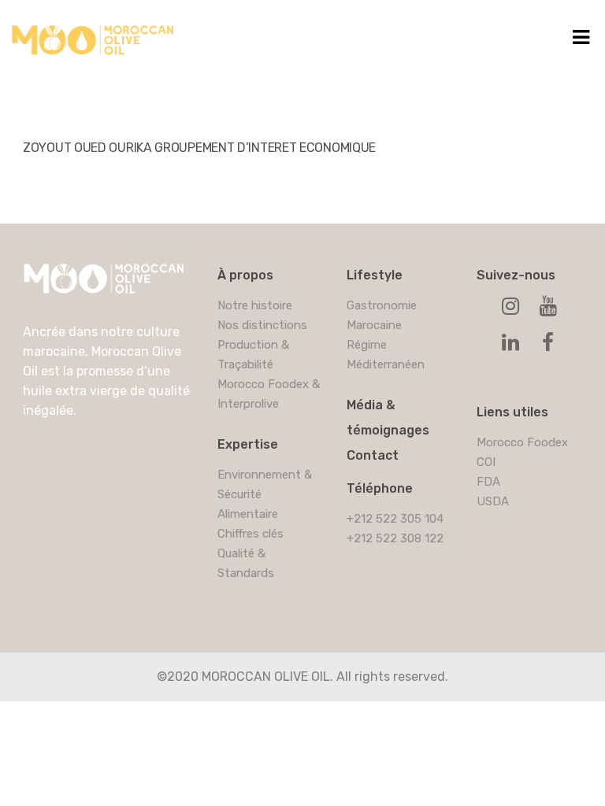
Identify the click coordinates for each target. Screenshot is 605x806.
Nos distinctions (262, 325)
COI (486, 462)
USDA (493, 501)
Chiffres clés (250, 534)
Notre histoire (254, 305)
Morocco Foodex (522, 442)
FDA (488, 482)
